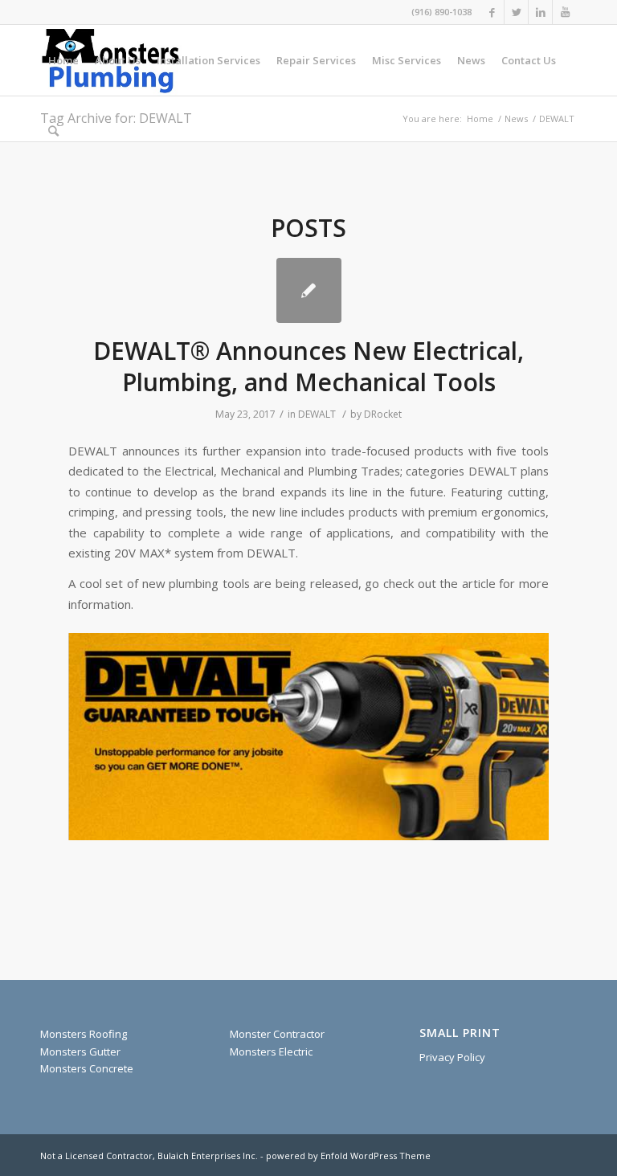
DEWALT (317, 414)
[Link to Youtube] (565, 12)
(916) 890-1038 (441, 12)
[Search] (53, 131)
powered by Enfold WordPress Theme (348, 1155)
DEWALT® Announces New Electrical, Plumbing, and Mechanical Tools (308, 366)
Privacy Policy (452, 1057)
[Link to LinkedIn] (540, 12)
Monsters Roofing (83, 1034)
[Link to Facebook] (492, 12)
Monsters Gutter (80, 1051)
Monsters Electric (271, 1051)
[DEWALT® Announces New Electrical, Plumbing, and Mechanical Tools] (308, 290)
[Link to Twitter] (516, 12)
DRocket (383, 414)
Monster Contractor (277, 1034)
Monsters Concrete (86, 1068)
